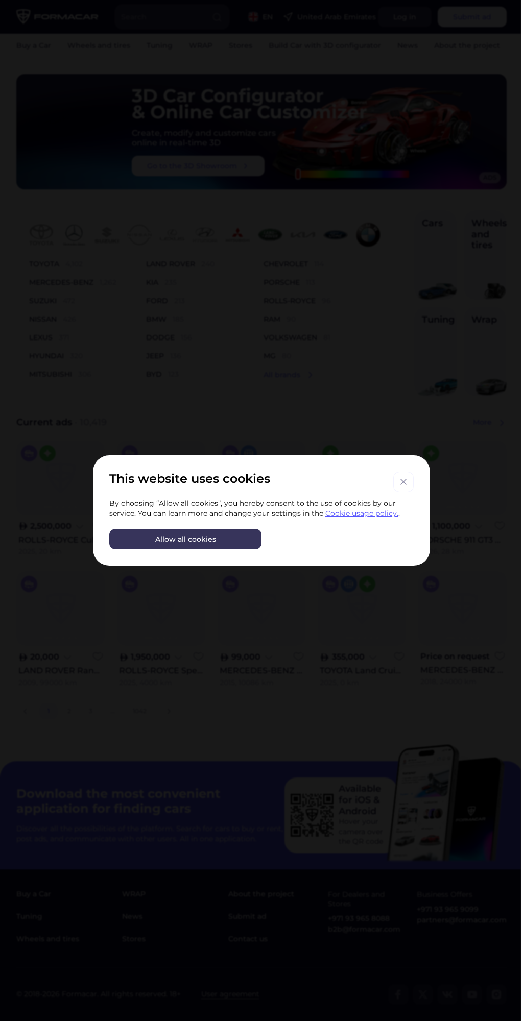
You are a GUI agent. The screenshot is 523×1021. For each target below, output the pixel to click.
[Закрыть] (403, 482)
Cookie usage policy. (361, 513)
